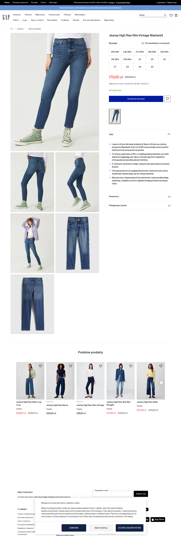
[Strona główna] (11, 29)
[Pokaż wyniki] (165, 15)
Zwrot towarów (24, 521)
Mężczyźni (40, 15)
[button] (167, 99)
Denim (16, 20)
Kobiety (28, 15)
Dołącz (112, 2)
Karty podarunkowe (91, 20)
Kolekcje (65, 20)
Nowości (17, 15)
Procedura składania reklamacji (30, 525)
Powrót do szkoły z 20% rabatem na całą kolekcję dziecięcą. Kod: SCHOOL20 (90, 8)
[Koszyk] (176, 15)
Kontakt (34, 2)
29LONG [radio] (164, 52)
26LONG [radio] (127, 52)
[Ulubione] (171, 15)
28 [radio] (127, 67)
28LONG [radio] (152, 52)
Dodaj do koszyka (136, 99)
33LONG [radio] (127, 59)
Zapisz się (141, 494)
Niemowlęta (80, 15)
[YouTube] (146, 509)
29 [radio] (140, 67)
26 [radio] (164, 59)
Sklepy (7, 2)
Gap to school (37, 20)
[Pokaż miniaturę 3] (32, 243)
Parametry (114, 196)
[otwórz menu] (22, 14)
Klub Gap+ (53, 2)
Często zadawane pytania (28, 514)
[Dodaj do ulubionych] (40, 366)
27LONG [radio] (140, 52)
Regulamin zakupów (25, 528)
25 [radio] (152, 59)
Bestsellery (52, 20)
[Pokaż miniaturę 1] (32, 182)
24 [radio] (140, 59)
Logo (25, 20)
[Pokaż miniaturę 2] (77, 182)
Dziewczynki (54, 15)
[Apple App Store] (157, 519)
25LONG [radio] (115, 52)
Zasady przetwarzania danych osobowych (30, 533)
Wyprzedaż (109, 20)
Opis (111, 134)
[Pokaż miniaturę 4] (77, 243)
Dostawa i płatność (20, 2)
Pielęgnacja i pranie (118, 205)
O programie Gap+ (123, 2)
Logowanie (161, 2)
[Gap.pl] (6, 17)
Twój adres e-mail (101, 490)
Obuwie (76, 20)
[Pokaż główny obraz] (54, 92)
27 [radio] (115, 67)
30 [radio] (152, 67)
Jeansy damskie (34, 29)
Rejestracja (172, 2)
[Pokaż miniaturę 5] (32, 304)
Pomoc (43, 2)
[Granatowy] (115, 116)
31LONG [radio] (115, 59)
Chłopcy (67, 15)
